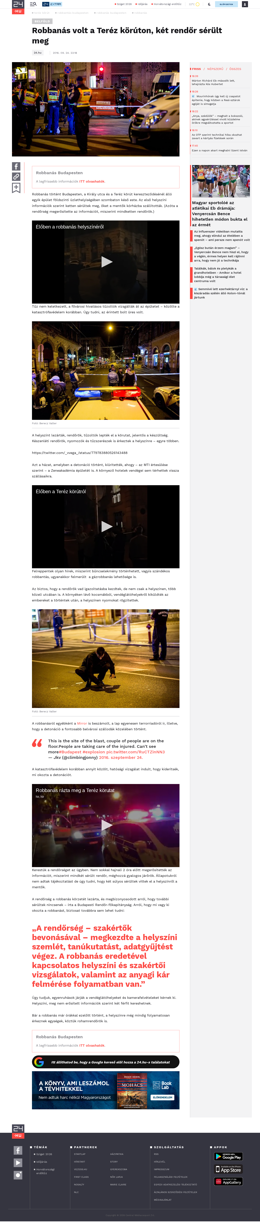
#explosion (94, 752)
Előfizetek (226, 4)
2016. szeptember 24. (121, 757)
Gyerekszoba (118, 1169)
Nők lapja (116, 1177)
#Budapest (70, 752)
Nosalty (79, 1184)
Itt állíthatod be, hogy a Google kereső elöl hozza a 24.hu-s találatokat (110, 1062)
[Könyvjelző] (16, 188)
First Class (81, 1177)
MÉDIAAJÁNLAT (162, 1200)
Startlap (79, 1154)
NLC (76, 1192)
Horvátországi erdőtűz (167, 4)
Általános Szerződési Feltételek (175, 1192)
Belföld (42, 21)
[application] (105, 262)
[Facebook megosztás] (16, 166)
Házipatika (116, 1154)
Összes (235, 69)
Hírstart (79, 1161)
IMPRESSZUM (161, 1169)
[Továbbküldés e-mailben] (16, 176)
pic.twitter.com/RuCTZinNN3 (135, 752)
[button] (105, 261)
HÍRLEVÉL (159, 1161)
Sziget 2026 (124, 4)
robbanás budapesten (111, 12)
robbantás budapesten (73, 12)
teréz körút (41, 12)
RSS (156, 1154)
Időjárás (143, 4)
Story (114, 1161)
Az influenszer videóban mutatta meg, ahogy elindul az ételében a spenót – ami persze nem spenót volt (222, 236)
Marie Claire (118, 1184)
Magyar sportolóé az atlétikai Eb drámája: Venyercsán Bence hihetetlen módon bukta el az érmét (219, 213)
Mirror (82, 723)
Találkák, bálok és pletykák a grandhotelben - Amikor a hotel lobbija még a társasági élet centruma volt (217, 275)
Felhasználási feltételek (170, 1177)
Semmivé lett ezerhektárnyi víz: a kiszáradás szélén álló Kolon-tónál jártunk (221, 293)
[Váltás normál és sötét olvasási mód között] (209, 4)
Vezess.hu (80, 1169)
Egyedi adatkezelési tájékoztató (175, 1184)
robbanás (140, 12)
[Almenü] (33, 4)
